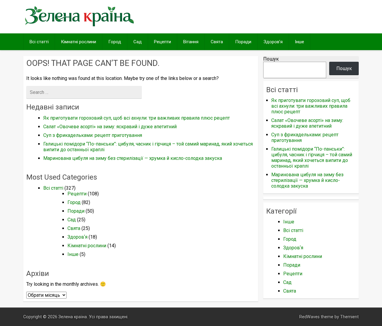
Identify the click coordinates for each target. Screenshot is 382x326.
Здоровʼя (273, 41)
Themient (349, 316)
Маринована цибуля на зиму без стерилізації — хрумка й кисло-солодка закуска (132, 158)
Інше (299, 41)
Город (114, 41)
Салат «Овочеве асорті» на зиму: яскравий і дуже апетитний (110, 126)
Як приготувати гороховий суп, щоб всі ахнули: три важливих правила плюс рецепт (136, 118)
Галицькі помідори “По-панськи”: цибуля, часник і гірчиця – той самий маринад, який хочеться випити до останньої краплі (311, 157)
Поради (243, 41)
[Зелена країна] (79, 26)
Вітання (190, 41)
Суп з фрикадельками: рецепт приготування (92, 135)
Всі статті (39, 41)
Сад (137, 41)
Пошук (271, 59)
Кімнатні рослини (78, 41)
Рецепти (162, 41)
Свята (217, 41)
